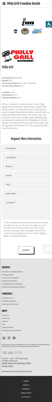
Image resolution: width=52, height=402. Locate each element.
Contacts (26, 397)
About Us (5, 315)
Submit (26, 250)
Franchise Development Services (13, 287)
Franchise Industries (9, 301)
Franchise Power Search (10, 304)
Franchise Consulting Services (12, 272)
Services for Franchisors (10, 278)
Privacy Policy (7, 366)
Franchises (26, 393)
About (26, 385)
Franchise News (7, 327)
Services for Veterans (9, 281)
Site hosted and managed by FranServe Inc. (17, 371)
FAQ (3, 324)
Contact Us (6, 318)
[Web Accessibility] (49, 24)
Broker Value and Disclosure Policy (16, 363)
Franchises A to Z (8, 298)
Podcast (5, 321)
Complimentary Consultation (12, 284)
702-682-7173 (12, 352)
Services (26, 389)
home (26, 381)
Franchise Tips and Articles (11, 330)
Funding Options (8, 275)
